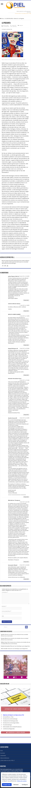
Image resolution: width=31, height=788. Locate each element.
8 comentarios (6, 26)
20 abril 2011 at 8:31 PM (24, 502)
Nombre (4, 606)
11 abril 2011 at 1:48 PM (24, 305)
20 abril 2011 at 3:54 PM (24, 418)
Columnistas (3, 755)
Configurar (25, 784)
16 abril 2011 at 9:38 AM (24, 348)
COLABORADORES (9, 18)
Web (3, 616)
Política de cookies (22, 781)
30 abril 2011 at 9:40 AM (24, 565)
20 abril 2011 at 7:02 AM (24, 380)
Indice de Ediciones (4, 758)
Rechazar (16, 784)
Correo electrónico (6, 611)
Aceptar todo (6, 784)
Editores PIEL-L (6, 25)
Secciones (2, 753)
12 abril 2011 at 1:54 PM (24, 316)
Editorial (16, 18)
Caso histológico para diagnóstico (22, 646)
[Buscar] (26, 627)
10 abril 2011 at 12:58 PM (24, 276)
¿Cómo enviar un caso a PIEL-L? (7, 760)
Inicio (2, 18)
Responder (26, 300)
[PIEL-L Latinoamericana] (15, 5)
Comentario (5, 592)
